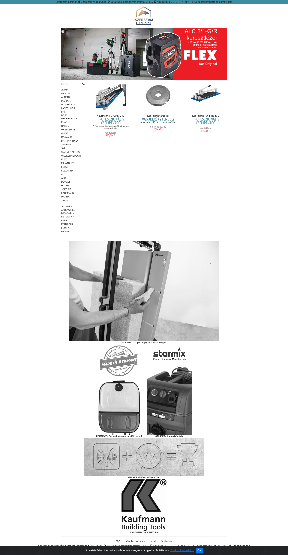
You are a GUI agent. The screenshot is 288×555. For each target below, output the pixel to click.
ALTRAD (65, 97)
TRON (64, 200)
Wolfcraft (68, 129)
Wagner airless (71, 152)
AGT (63, 174)
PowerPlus (68, 104)
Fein (63, 112)
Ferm (64, 167)
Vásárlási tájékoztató (135, 541)
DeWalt (65, 181)
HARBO (65, 126)
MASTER (66, 93)
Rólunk (153, 541)
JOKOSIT (66, 189)
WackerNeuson (71, 155)
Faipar (65, 231)
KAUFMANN (67, 193)
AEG (63, 178)
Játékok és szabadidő (68, 211)
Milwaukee (67, 163)
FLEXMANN (67, 170)
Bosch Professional (70, 117)
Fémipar (66, 228)
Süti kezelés (166, 541)
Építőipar (67, 224)
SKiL (63, 148)
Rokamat (66, 137)
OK (199, 550)
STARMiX (66, 144)
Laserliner (68, 108)
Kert (64, 220)
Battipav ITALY (69, 140)
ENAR (64, 122)
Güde (64, 133)
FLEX (64, 159)
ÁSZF (118, 541)
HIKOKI (65, 185)
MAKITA (65, 196)
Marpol (66, 101)
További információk (182, 550)
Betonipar (67, 216)
